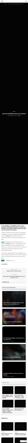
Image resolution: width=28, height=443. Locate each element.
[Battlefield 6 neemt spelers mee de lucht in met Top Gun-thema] (21, 426)
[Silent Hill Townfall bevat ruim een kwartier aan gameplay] (14, 370)
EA (14, 260)
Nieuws (14, 111)
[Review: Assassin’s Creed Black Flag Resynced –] (20, 404)
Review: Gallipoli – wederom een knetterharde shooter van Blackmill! (7, 396)
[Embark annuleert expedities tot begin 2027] (14, 317)
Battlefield (8, 260)
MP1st (2, 242)
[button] (23, 441)
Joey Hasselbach (11, 115)
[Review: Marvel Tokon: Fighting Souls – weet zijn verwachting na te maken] (20, 390)
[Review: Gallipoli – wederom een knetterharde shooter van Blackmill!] (7, 390)
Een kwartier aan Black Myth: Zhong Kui (12, 357)
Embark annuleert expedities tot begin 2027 (12, 321)
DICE (12, 260)
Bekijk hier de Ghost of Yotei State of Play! (14, 270)
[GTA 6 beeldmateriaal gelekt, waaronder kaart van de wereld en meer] (14, 334)
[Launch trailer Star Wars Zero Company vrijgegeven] (7, 426)
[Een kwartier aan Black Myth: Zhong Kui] (14, 352)
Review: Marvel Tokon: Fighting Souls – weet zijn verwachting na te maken (19, 396)
